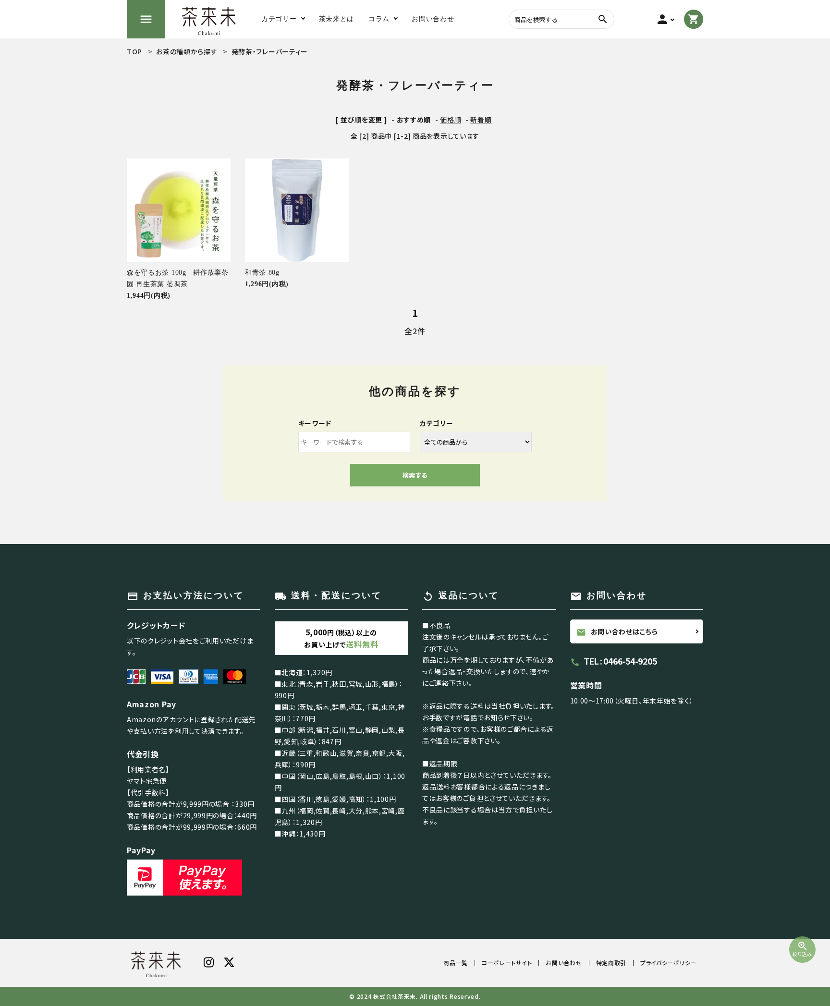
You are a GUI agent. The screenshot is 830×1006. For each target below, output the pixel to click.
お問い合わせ (564, 962)
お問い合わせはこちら (617, 632)
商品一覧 (455, 962)
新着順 (480, 119)
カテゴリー (436, 423)
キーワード (315, 423)
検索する (415, 475)
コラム (379, 19)
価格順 (450, 119)
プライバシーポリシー (668, 962)
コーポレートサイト (507, 962)
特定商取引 (611, 962)
